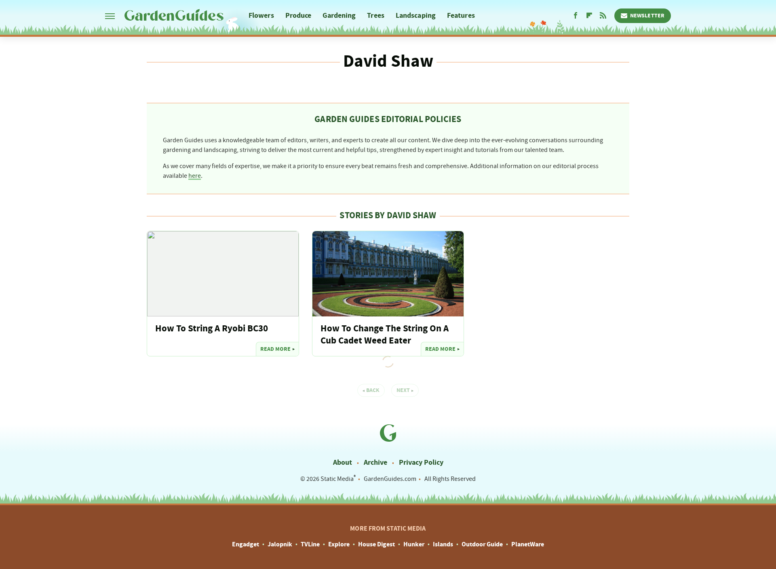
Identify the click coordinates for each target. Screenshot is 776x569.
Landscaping (416, 15)
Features (461, 15)
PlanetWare (527, 544)
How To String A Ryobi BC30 (211, 329)
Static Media (337, 479)
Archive (375, 462)
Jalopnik (280, 544)
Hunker (413, 544)
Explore (339, 544)
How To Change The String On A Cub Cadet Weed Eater (385, 335)
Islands (443, 544)
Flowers (261, 15)
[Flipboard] (589, 15)
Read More (275, 349)
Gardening (339, 15)
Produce (298, 15)
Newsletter (647, 15)
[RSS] (603, 15)
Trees (375, 15)
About (342, 462)
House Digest (376, 544)
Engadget (245, 544)
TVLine (310, 544)
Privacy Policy (421, 462)
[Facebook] (575, 15)
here (194, 176)
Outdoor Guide (482, 544)
